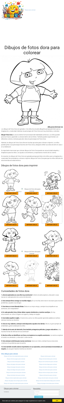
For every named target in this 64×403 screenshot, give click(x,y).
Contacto (6, 392)
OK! (57, 401)
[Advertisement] (32, 32)
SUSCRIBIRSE (38, 397)
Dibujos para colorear (30, 10)
